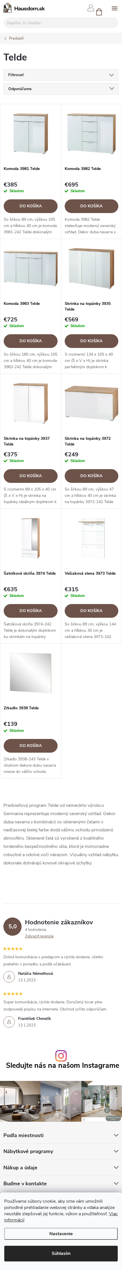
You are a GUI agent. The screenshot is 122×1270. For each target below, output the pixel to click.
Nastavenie (61, 1234)
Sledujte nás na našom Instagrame (62, 1065)
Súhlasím (61, 1253)
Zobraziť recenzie (39, 936)
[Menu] (114, 7)
